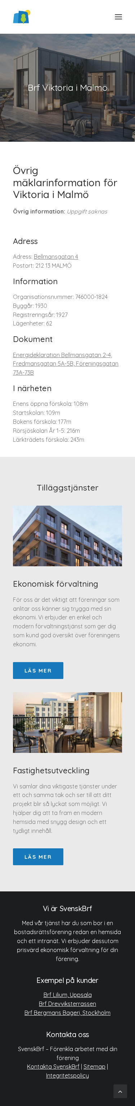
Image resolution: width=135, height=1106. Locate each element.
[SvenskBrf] (22, 17)
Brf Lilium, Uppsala (68, 994)
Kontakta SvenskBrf (53, 1066)
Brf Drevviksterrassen (67, 1003)
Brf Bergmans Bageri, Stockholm (67, 1012)
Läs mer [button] (38, 670)
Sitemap (94, 1066)
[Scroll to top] (120, 1091)
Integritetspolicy (67, 1075)
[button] (118, 17)
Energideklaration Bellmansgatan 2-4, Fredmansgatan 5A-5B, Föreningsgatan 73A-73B (65, 363)
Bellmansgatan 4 (56, 256)
